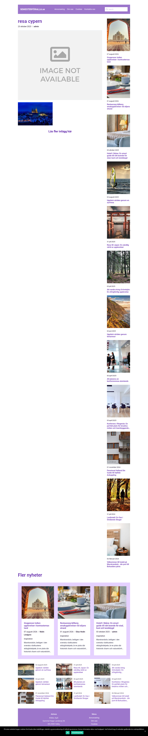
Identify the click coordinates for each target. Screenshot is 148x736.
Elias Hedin (80, 632)
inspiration (28, 639)
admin (36, 26)
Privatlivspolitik (77, 732)
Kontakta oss (89, 9)
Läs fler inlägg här (60, 131)
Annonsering (59, 9)
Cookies (79, 9)
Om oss (70, 9)
